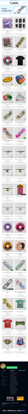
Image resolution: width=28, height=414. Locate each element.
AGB (2, 378)
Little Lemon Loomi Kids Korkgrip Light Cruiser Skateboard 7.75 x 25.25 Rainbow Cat (20, 292)
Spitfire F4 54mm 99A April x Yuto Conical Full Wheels (20, 253)
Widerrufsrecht (4, 381)
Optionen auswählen (20, 71)
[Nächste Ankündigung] (26, 0)
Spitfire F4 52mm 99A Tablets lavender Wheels (7, 234)
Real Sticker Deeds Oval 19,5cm (7, 86)
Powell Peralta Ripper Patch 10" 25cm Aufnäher (20, 349)
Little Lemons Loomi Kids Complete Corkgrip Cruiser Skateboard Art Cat (8, 140)
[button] (1, 3)
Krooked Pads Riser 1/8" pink (20, 196)
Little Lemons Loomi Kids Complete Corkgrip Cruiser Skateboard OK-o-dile (7, 122)
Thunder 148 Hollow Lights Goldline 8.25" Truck (7, 197)
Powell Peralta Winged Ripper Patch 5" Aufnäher (7, 349)
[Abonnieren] (14, 406)
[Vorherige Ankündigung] (1, 0)
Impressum (3, 383)
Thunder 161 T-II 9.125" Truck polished (20, 159)
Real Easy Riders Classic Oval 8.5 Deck (7, 272)
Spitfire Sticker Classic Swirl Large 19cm (20, 86)
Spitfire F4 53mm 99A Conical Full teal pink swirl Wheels (7, 68)
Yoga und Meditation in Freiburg (5, 385)
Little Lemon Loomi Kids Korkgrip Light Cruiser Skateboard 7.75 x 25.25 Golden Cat (7, 312)
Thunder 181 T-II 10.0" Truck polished (8, 159)
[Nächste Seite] (19, 355)
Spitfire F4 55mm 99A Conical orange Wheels (8, 253)
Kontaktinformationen (14, 412)
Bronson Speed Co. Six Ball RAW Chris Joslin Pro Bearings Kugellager (7, 49)
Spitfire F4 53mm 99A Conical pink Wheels (20, 234)
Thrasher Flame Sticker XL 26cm (20, 330)
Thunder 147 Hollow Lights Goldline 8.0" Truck (20, 178)
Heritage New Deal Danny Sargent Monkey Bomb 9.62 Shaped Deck (20, 141)
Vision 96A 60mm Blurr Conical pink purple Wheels (8, 31)
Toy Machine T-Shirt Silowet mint (20, 311)
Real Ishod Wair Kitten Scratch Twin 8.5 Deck (7, 291)
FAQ (2, 375)
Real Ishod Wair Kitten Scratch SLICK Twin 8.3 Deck (20, 273)
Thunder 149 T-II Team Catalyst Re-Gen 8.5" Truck (7, 178)
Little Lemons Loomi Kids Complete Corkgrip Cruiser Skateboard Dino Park (20, 122)
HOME (2, 373)
